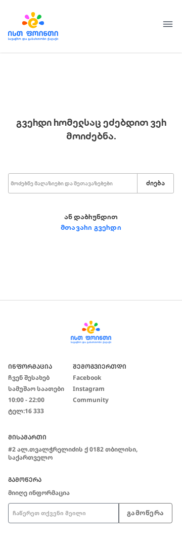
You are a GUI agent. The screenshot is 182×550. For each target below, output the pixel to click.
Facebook (87, 377)
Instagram (89, 388)
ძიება (155, 183)
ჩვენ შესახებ (29, 377)
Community (91, 399)
